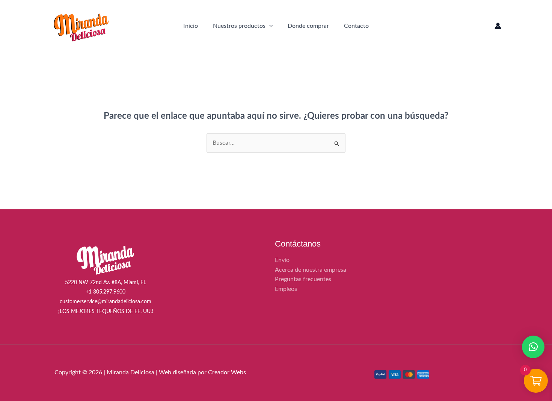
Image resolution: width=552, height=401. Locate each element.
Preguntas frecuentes (303, 279)
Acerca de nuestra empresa (310, 270)
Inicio (190, 26)
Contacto (356, 26)
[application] (269, 26)
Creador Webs (227, 372)
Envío (282, 260)
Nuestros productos (239, 26)
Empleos (286, 289)
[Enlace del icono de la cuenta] (498, 26)
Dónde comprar (308, 26)
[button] (533, 347)
